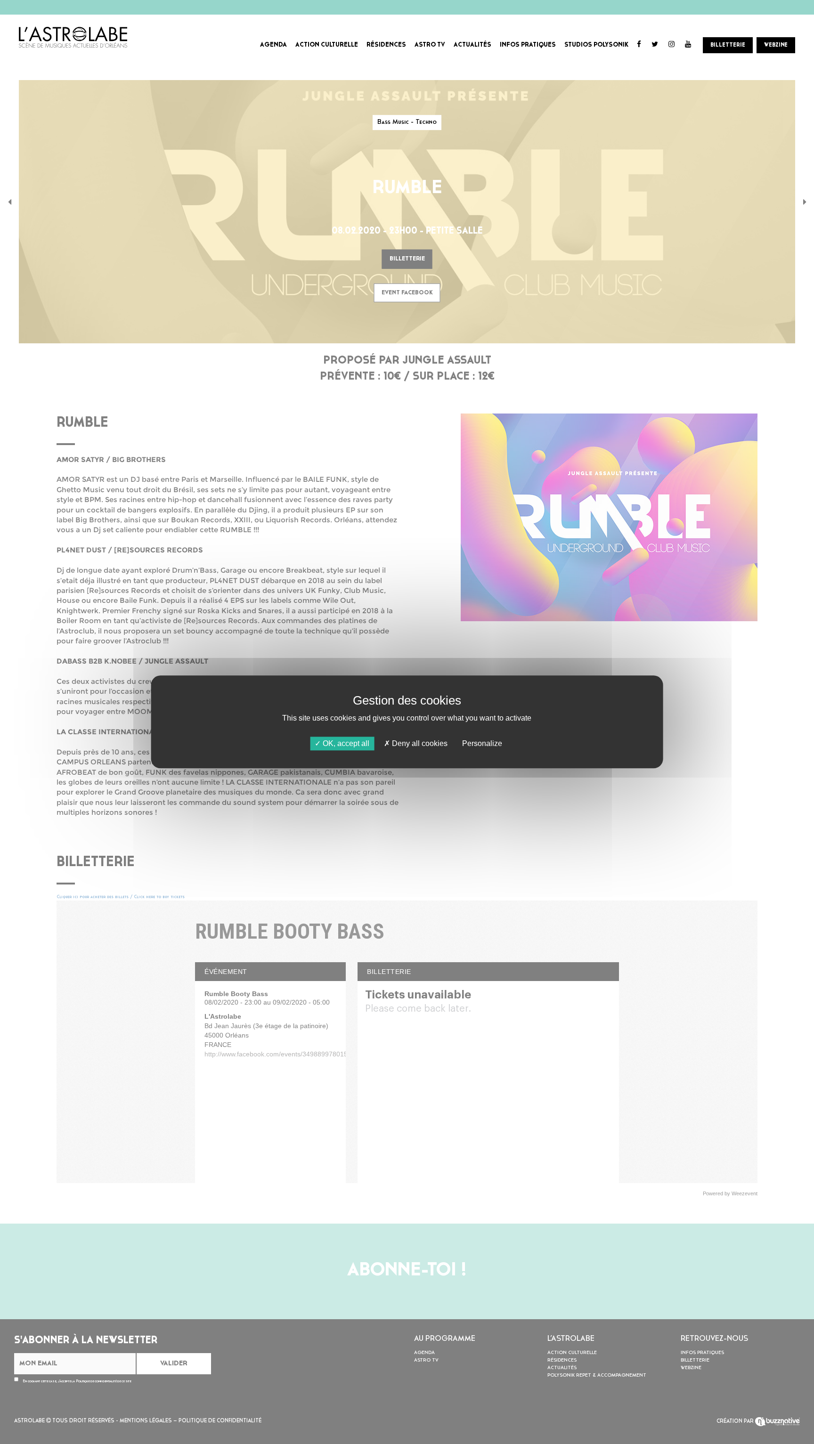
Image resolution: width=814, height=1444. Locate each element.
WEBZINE (776, 45)
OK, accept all (345, 743)
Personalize (482, 743)
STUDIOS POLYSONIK (596, 45)
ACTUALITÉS (472, 45)
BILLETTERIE (727, 45)
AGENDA (273, 45)
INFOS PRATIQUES (528, 45)
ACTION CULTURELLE (326, 45)
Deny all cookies (419, 743)
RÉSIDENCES (386, 45)
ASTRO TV (430, 45)
